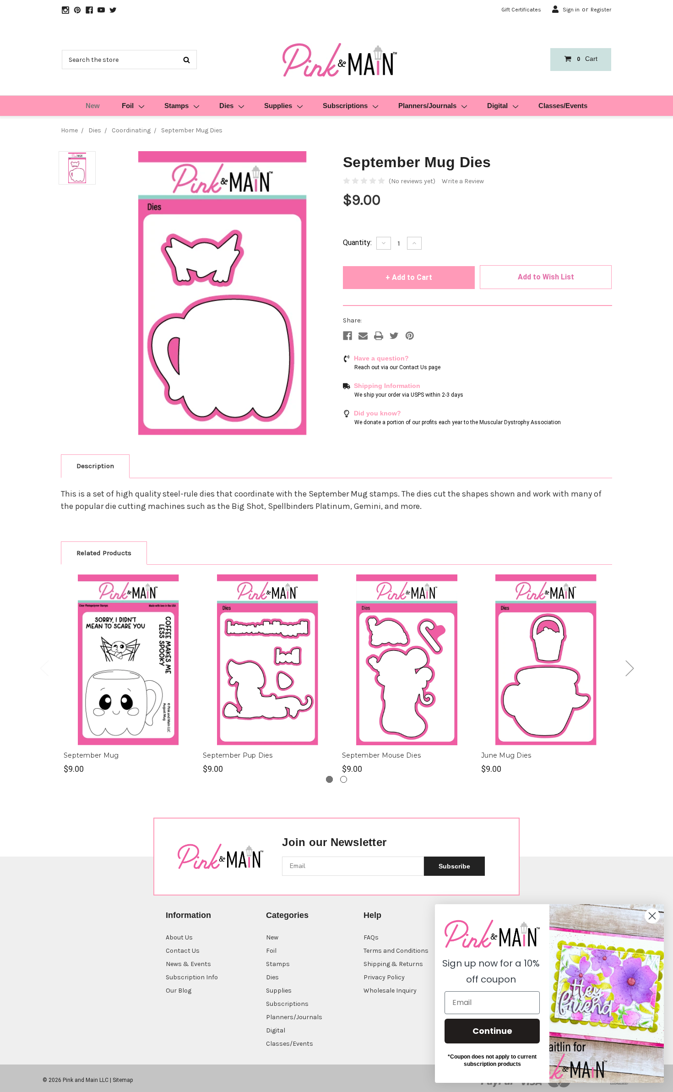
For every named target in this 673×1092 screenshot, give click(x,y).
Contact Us (183, 951)
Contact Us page (419, 367)
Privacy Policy (384, 977)
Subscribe (454, 866)
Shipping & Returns (393, 964)
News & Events (188, 964)
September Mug (91, 755)
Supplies (278, 105)
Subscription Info (192, 977)
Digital (497, 105)
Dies (226, 105)
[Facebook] (347, 335)
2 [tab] (343, 779)
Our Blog (178, 990)
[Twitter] (394, 335)
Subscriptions (345, 105)
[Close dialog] (652, 916)
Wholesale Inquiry (390, 990)
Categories (287, 915)
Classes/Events (562, 105)
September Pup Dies (238, 755)
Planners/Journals (427, 105)
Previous (44, 668)
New (93, 105)
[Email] (363, 335)
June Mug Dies (506, 755)
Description (95, 466)
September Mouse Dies (381, 755)
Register (601, 9)
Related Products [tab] (103, 553)
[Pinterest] (409, 335)
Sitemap (123, 1080)
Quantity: (357, 242)
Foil (128, 105)
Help (372, 915)
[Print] (378, 335)
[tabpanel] (128, 674)
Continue (492, 1031)
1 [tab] (329, 779)
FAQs (371, 937)
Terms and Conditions (396, 951)
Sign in (571, 9)
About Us (179, 937)
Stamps (176, 105)
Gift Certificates (521, 9)
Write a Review (463, 181)
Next (629, 668)
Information (188, 915)
